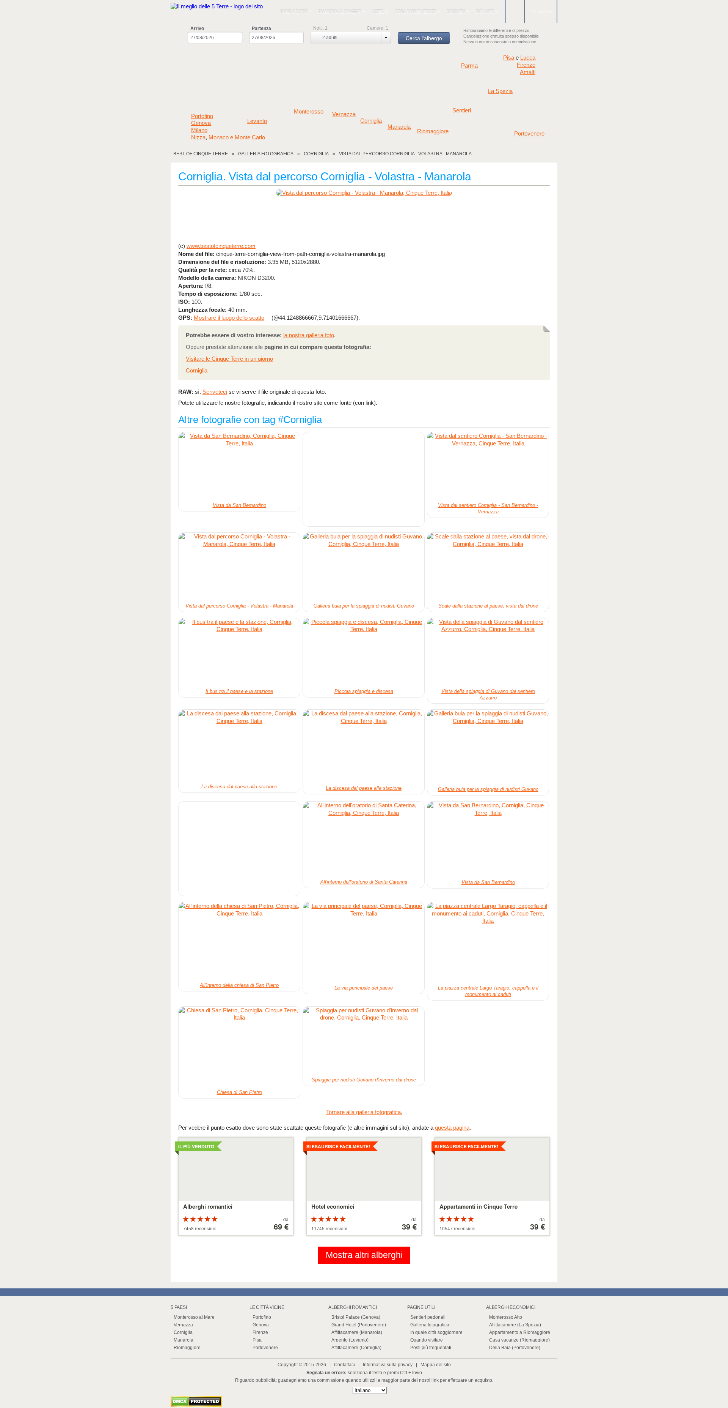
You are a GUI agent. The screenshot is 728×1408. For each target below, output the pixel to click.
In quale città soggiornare (436, 1332)
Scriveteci (214, 391)
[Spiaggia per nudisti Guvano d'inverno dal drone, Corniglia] (363, 1041)
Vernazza (344, 114)
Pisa (508, 57)
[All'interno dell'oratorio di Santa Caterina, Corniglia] (363, 839)
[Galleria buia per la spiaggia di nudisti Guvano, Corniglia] (363, 567)
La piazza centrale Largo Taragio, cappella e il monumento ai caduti (488, 991)
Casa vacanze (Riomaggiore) (519, 1340)
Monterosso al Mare (194, 1317)
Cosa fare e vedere (415, 11)
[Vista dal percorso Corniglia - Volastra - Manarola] (364, 192)
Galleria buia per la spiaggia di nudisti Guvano (364, 606)
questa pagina (452, 1127)
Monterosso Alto (505, 1317)
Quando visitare (426, 1340)
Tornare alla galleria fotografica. (364, 1112)
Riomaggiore (433, 131)
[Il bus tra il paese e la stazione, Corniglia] (239, 652)
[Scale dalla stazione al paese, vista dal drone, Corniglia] (488, 567)
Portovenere (529, 134)
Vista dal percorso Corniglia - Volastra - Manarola (239, 606)
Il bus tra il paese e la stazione (239, 691)
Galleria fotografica (429, 1324)
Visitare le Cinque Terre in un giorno (229, 358)
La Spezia (500, 91)
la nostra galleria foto (308, 335)
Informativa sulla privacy (388, 1364)
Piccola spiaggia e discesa (363, 691)
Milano (199, 130)
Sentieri (456, 11)
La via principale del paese (363, 988)
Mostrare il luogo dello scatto (229, 317)
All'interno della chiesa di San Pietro (239, 985)
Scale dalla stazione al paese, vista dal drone (488, 606)
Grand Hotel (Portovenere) (358, 1324)
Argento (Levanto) (350, 1340)
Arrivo (197, 28)
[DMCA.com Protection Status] (196, 1405)
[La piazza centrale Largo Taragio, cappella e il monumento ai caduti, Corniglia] (488, 942)
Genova (201, 123)
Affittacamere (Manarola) (356, 1332)
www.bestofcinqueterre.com (221, 246)
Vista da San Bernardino (239, 505)
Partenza (261, 28)
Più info (485, 11)
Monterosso (308, 112)
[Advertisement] (364, 219)
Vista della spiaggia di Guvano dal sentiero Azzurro (488, 694)
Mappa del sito (435, 1364)
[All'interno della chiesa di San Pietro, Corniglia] (239, 941)
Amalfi (527, 72)
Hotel (378, 11)
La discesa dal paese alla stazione (239, 786)
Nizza (198, 137)
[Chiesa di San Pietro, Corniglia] (239, 1047)
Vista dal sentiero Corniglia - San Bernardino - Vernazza (488, 508)
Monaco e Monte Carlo (237, 137)
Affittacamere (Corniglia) (356, 1347)
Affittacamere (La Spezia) (515, 1324)
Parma (469, 66)
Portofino (202, 116)
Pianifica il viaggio (339, 11)
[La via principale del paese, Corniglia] (363, 942)
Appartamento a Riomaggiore (519, 1332)
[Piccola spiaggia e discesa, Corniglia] (363, 652)
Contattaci (344, 1364)
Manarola (399, 127)
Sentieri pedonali (428, 1317)
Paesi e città (294, 11)
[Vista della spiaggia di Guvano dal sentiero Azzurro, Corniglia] (488, 652)
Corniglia (371, 121)
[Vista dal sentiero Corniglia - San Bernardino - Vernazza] (488, 466)
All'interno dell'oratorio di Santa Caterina (363, 882)
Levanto (257, 121)
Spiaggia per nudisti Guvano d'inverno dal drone (364, 1080)
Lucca (527, 57)
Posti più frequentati (430, 1347)
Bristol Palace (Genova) (355, 1317)
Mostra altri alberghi (364, 1255)
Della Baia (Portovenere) (514, 1347)
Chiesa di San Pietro (239, 1092)
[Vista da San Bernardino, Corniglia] (239, 466)
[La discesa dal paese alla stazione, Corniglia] (239, 746)
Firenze (526, 65)
